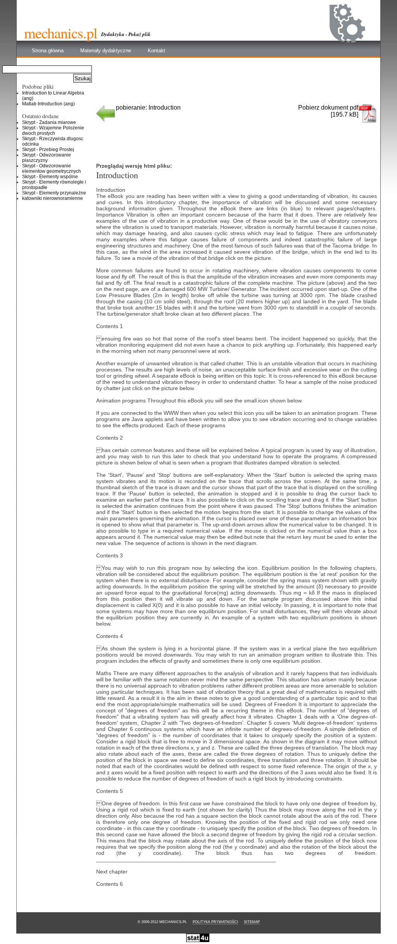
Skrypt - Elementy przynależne (54, 193)
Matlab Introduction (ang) (48, 104)
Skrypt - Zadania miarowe (49, 122)
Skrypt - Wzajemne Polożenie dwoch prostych (53, 130)
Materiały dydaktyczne (105, 50)
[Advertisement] (237, 83)
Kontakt (156, 50)
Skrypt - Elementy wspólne (50, 176)
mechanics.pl (60, 32)
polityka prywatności (215, 922)
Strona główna (48, 50)
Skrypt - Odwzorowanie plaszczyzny (46, 157)
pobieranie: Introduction (148, 107)
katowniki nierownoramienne (52, 198)
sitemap (252, 922)
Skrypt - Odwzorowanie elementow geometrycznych (51, 168)
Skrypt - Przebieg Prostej (48, 149)
